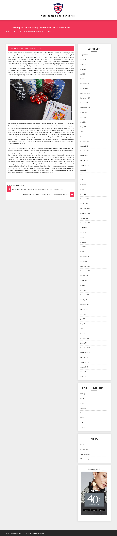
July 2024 (83, 175)
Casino (82, 398)
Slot (81, 422)
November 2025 (85, 98)
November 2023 (85, 213)
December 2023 (85, 208)
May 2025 (83, 127)
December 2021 (85, 305)
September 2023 (85, 223)
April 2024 (83, 189)
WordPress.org (84, 459)
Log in (82, 444)
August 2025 (84, 112)
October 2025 (84, 103)
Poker (82, 418)
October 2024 (84, 160)
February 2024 (84, 199)
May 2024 (83, 184)
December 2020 (85, 348)
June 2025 (83, 122)
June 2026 (83, 64)
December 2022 (85, 266)
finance (82, 403)
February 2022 (84, 295)
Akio (12, 48)
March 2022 (83, 290)
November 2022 (85, 271)
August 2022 (84, 281)
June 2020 (83, 377)
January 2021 (84, 343)
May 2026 (83, 69)
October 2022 (84, 276)
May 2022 (83, 285)
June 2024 (83, 180)
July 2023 (83, 232)
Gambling (27, 48)
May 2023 (83, 242)
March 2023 (83, 252)
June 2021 (83, 319)
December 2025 (85, 93)
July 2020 (83, 372)
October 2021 (84, 309)
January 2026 (84, 88)
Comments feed (85, 454)
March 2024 (83, 194)
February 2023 (84, 256)
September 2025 (85, 108)
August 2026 (84, 55)
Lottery (82, 413)
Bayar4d (21, 148)
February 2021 (84, 338)
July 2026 (83, 59)
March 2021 (83, 333)
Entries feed (84, 449)
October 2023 (84, 218)
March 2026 (83, 79)
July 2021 (83, 314)
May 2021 (83, 324)
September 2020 (85, 362)
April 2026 (83, 74)
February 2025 (84, 141)
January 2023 (84, 261)
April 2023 (83, 247)
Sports (82, 427)
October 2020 (84, 357)
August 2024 (84, 170)
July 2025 (83, 117)
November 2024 (85, 156)
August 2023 (84, 228)
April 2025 (83, 132)
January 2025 (84, 146)
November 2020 (85, 353)
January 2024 (84, 204)
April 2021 (83, 329)
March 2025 (83, 136)
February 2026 (84, 83)
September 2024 (85, 165)
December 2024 (85, 151)
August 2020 (84, 367)
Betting (82, 394)
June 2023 (83, 237)
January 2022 (84, 300)
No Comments (37, 48)
